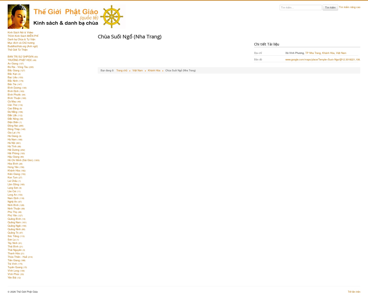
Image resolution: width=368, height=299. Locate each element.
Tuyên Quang (17, 267)
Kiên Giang (17, 174)
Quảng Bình (16, 219)
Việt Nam (341, 53)
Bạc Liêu (15, 77)
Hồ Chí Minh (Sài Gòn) (24, 160)
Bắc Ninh (16, 80)
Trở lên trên (354, 291)
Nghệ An (15, 201)
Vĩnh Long (16, 270)
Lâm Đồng (16, 184)
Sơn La (13, 239)
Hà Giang (14, 136)
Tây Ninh (15, 243)
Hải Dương (16, 150)
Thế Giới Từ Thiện (18, 49)
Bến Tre (15, 84)
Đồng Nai (16, 125)
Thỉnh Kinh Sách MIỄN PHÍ (23, 36)
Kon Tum (15, 177)
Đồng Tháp (16, 129)
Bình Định (16, 91)
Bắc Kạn (14, 74)
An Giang (16, 63)
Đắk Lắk (15, 115)
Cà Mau (14, 101)
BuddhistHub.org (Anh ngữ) (23, 46)
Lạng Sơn (15, 187)
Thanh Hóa (16, 253)
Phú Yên (15, 215)
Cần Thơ (15, 105)
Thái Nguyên (16, 250)
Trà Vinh (15, 263)
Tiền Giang (16, 260)
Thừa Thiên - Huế (20, 257)
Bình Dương (17, 87)
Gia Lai (14, 132)
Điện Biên (15, 122)
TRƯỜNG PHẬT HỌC (22, 60)
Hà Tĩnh (14, 146)
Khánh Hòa (17, 170)
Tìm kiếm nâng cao (349, 7)
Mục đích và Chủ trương (21, 42)
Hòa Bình (15, 163)
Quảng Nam (17, 222)
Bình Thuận (17, 98)
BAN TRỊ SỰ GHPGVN (23, 56)
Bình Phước (16, 94)
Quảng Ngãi (17, 225)
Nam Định (16, 198)
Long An (15, 194)
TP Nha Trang (313, 53)
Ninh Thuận (16, 208)
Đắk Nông (15, 118)
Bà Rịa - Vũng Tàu (21, 67)
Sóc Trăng (16, 236)
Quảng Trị (15, 232)
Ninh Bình (16, 205)
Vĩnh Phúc (16, 274)
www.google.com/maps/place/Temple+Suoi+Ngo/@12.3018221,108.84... (325, 59)
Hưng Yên (16, 167)
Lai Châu (14, 181)
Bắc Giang (16, 70)
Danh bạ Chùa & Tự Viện (21, 39)
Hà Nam (15, 139)
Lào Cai (14, 191)
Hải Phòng (16, 153)
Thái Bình (15, 246)
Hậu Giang (16, 156)
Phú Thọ (15, 212)
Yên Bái (14, 277)
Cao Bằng (15, 108)
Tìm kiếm (330, 7)
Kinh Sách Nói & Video (20, 32)
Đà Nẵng (15, 112)
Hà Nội (14, 143)
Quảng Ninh (16, 229)
